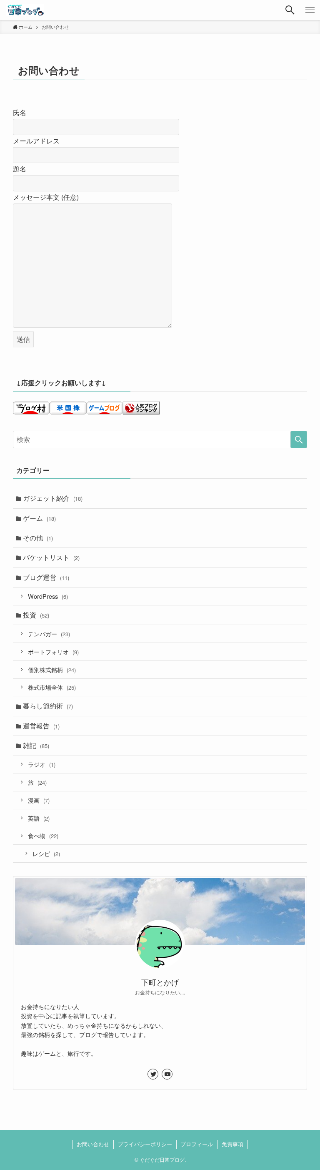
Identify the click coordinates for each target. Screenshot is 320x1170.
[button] (290, 10)
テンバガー (49, 633)
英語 (39, 817)
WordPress (48, 596)
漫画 (39, 800)
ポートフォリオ (53, 651)
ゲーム (39, 518)
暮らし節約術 (48, 706)
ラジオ (41, 764)
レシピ (46, 853)
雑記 (36, 745)
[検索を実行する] (298, 439)
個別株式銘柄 (52, 669)
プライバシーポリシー (145, 1144)
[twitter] (153, 1074)
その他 (38, 537)
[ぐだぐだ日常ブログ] (25, 10)
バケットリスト (51, 557)
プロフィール (196, 1144)
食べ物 (43, 835)
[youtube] (167, 1074)
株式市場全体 (52, 687)
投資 (36, 615)
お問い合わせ (93, 1144)
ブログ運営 (46, 577)
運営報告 (41, 726)
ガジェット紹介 (52, 498)
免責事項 (232, 1144)
